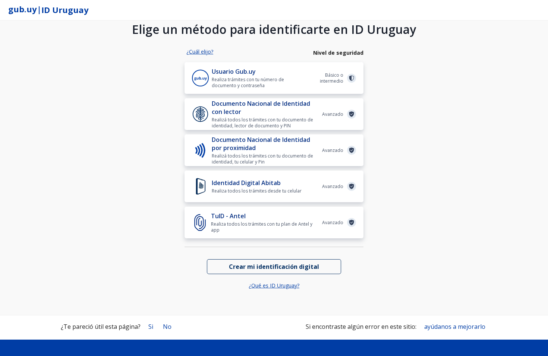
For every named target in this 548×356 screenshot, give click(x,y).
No (167, 326)
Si (150, 326)
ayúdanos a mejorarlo (454, 326)
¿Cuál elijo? (199, 51)
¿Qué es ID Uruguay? (274, 285)
